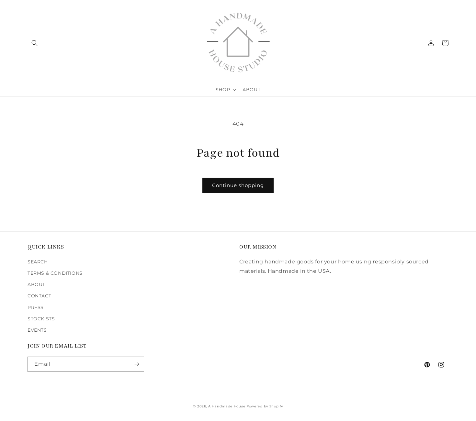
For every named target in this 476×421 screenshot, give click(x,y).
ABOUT (36, 284)
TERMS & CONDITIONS (55, 273)
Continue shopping (238, 185)
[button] (35, 43)
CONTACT (39, 296)
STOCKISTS (41, 319)
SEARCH (38, 262)
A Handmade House (226, 406)
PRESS (36, 307)
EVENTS (37, 330)
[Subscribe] (137, 364)
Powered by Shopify (264, 406)
